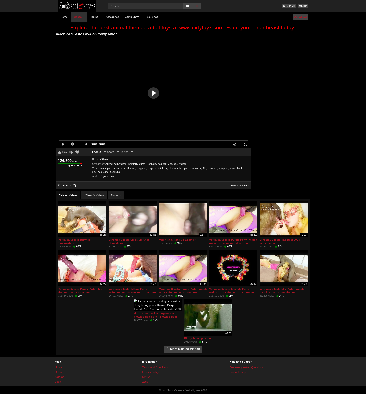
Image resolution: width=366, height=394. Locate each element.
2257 (145, 381)
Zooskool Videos (177, 163)
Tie (204, 168)
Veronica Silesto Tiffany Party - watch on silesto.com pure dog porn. (133, 290)
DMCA (146, 376)
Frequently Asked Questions (246, 367)
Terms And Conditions (155, 367)
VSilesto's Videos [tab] (94, 195)
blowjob (131, 168)
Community (132, 16)
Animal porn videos (116, 163)
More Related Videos (184, 349)
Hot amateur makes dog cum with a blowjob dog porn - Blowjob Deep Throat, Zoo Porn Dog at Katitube (157, 316)
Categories (112, 16)
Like (64, 152)
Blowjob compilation (197, 338)
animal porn (105, 168)
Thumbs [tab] (116, 195)
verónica (212, 168)
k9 (159, 168)
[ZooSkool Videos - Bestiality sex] (77, 5)
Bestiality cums (136, 163)
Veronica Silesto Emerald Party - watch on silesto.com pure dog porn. (233, 290)
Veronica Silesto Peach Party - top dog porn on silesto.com (80, 290)
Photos (94, 16)
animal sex (119, 168)
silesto (172, 168)
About (97, 151)
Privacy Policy (150, 372)
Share (110, 151)
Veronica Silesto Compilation (178, 239)
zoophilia (115, 171)
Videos (77, 16)
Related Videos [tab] (68, 195)
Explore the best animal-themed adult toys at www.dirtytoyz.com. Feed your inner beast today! (183, 28)
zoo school (236, 168)
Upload (302, 16)
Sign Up (290, 6)
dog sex (152, 168)
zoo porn (223, 168)
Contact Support (239, 372)
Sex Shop (152, 16)
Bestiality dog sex (157, 163)
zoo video (103, 171)
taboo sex (195, 168)
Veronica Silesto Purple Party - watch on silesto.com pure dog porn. (233, 241)
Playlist (123, 151)
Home (64, 16)
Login (304, 6)
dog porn (141, 168)
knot (164, 168)
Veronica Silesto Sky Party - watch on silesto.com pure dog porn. (282, 290)
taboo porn (183, 168)
